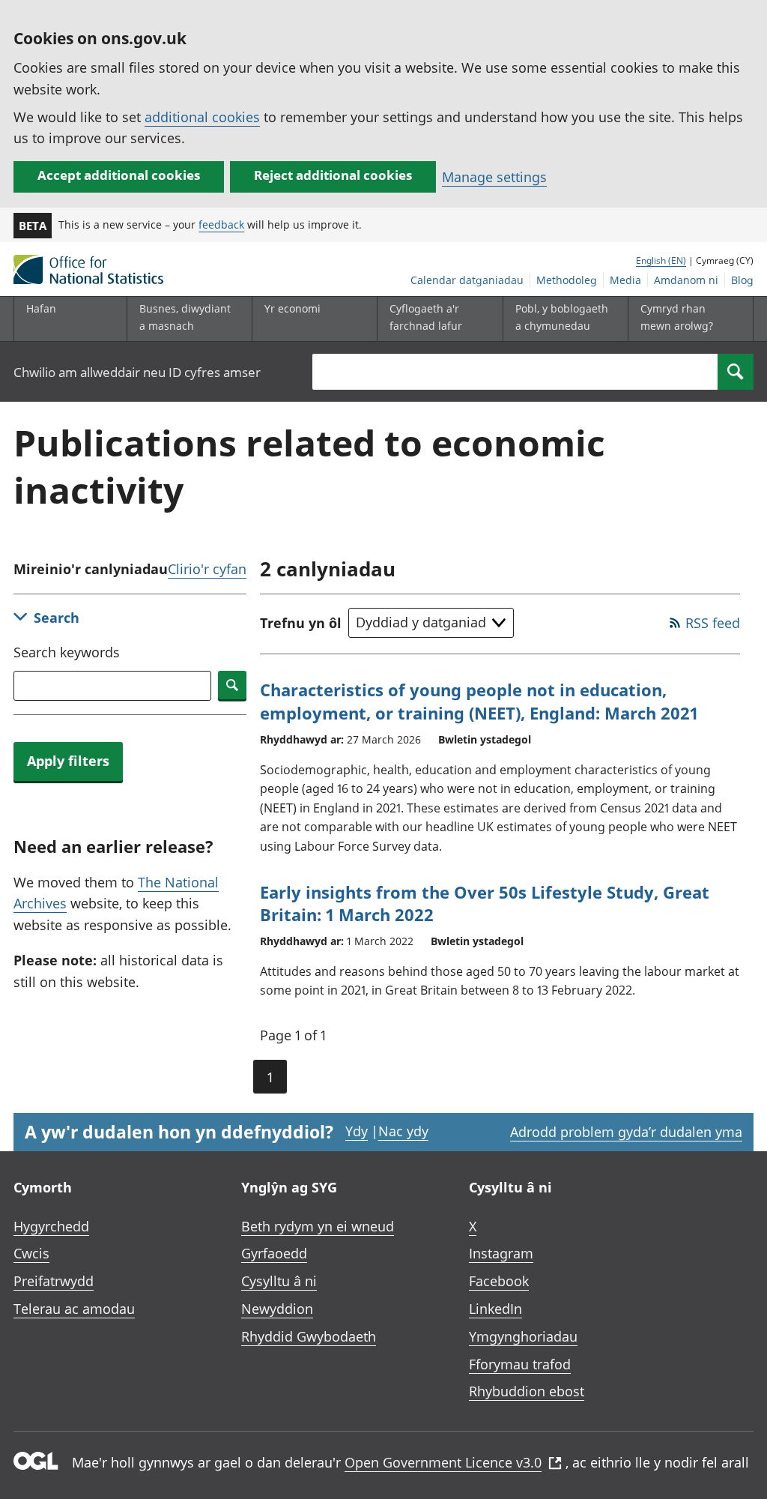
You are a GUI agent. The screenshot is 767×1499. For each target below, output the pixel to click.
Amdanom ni (686, 280)
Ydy (356, 1131)
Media (625, 280)
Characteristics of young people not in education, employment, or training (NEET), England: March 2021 (479, 701)
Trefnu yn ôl (301, 623)
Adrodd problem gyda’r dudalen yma (626, 1132)
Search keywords (66, 652)
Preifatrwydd (53, 1281)
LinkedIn (495, 1309)
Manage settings (494, 177)
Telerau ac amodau (74, 1309)
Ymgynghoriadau (523, 1336)
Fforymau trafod (520, 1364)
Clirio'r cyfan (207, 569)
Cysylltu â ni (279, 1281)
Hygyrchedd (51, 1226)
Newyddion (277, 1309)
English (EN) (661, 260)
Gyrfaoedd (274, 1253)
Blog (742, 280)
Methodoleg (566, 280)
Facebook (499, 1281)
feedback (221, 224)
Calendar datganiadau (467, 280)
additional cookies (202, 117)
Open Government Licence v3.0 (443, 1462)
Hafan (41, 308)
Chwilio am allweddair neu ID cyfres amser (137, 372)
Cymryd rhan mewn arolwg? (676, 316)
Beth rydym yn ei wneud (317, 1226)
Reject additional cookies (333, 175)
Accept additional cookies (118, 175)
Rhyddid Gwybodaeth (308, 1336)
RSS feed (712, 623)
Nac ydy (403, 1131)
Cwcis (31, 1253)
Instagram (501, 1253)
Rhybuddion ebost (526, 1391)
